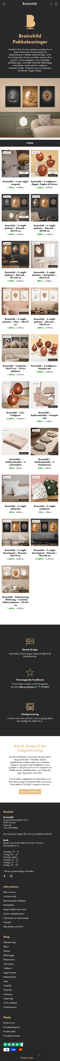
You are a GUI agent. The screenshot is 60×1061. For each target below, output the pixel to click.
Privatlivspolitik (9, 1031)
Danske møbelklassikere (13, 913)
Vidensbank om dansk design (16, 918)
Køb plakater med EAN (13, 926)
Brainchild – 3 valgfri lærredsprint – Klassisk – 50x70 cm (15, 553)
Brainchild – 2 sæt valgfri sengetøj (15, 182)
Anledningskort (9, 1007)
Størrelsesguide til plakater (14, 900)
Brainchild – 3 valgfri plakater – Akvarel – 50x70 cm (44, 322)
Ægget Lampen (9, 972)
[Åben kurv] (56, 3)
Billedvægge (8, 955)
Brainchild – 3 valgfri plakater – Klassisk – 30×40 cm (44, 228)
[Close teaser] (39, 1054)
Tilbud (5, 946)
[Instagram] (11, 875)
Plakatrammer (9, 959)
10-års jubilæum (10, 1002)
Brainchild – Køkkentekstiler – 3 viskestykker (16, 462)
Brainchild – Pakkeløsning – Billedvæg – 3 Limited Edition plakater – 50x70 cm (15, 601)
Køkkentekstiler (9, 977)
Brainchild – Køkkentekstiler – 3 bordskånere (45, 462)
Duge (5, 981)
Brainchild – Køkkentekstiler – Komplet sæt (44, 415)
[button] (27, 1057)
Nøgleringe (8, 998)
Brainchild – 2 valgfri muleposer (44, 507)
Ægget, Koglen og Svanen (14, 909)
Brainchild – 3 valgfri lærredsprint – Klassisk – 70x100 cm (44, 553)
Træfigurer (7, 968)
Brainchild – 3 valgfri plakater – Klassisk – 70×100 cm (15, 275)
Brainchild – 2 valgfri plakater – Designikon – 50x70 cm (44, 275)
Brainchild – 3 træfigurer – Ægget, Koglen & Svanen (44, 182)
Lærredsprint (8, 964)
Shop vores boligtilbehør (30, 792)
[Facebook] (4, 875)
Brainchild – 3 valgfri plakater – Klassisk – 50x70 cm (15, 228)
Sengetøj (7, 985)
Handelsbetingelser (11, 1027)
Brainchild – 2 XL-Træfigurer (16, 414)
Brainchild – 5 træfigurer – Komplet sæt (44, 367)
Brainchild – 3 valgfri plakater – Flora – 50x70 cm (15, 322)
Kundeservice (9, 1022)
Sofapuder (7, 989)
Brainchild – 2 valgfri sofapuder (15, 507)
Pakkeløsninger (9, 942)
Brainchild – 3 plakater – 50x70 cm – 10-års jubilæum (15, 369)
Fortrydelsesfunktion (11, 1035)
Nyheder (7, 922)
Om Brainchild (9, 896)
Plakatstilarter (9, 905)
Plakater (6, 951)
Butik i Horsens (9, 892)
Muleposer (8, 994)
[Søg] (51, 3)
